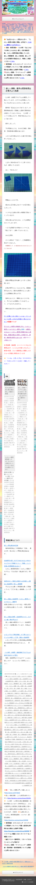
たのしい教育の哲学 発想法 (17, 722)
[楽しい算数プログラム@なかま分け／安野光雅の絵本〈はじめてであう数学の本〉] (22, 382)
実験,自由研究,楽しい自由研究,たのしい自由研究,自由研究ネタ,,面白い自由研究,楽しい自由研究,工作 (18, 749)
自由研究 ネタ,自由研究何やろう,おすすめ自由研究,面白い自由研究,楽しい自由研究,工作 (18, 783)
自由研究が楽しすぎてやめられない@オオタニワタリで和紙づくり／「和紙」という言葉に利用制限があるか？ (17, 563)
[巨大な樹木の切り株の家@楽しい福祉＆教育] (9, 382)
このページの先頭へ (28, 882)
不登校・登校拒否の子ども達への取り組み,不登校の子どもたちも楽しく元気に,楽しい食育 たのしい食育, (18, 742)
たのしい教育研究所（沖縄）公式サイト (17, 880)
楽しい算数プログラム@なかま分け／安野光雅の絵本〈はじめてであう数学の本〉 (22, 394)
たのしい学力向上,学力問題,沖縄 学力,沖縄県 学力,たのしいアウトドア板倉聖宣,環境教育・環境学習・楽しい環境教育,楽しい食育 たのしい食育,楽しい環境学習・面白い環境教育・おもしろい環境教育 (18, 708)
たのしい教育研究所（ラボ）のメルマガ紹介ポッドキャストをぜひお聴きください (9, 463)
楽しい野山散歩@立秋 (11, 545)
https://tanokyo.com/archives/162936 (16, 831)
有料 (22, 329)
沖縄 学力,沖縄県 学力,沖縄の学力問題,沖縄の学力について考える (18, 776)
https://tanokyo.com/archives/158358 (16, 820)
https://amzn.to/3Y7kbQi (12, 793)
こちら (12, 61)
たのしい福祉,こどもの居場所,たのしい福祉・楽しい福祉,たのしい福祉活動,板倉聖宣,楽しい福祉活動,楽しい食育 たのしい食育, (18, 727)
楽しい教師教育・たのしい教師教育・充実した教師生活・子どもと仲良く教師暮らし (18, 759)
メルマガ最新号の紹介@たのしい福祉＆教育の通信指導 (18, 866)
